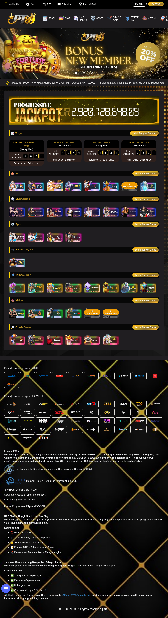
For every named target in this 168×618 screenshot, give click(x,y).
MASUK (139, 4)
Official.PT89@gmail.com (76, 595)
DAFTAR (156, 4)
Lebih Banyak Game (145, 173)
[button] (12, 53)
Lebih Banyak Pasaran (144, 133)
